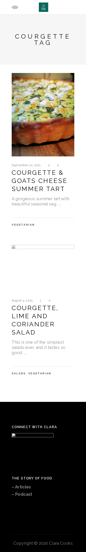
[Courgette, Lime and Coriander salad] (43, 268)
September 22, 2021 (26, 165)
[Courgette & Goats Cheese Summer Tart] (43, 114)
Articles (23, 486)
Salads (19, 373)
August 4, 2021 (22, 300)
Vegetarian (23, 224)
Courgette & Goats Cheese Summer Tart (39, 180)
